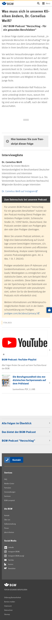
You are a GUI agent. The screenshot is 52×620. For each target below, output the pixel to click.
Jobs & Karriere (9, 532)
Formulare (7, 488)
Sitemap (7, 614)
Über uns (7, 519)
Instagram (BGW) (14, 551)
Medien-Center (9, 483)
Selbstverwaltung (10, 524)
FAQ (5, 479)
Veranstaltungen (9, 492)
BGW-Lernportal (9, 500)
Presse (6, 528)
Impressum (8, 606)
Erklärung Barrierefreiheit (12, 597)
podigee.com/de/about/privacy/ (20, 313)
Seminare (7, 496)
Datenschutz (8, 610)
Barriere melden (9, 601)
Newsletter (11, 568)
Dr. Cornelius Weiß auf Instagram (18, 191)
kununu (10, 564)
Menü (48, 3)
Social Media (10, 540)
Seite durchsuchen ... (38, 3)
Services (8, 472)
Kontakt (16, 459)
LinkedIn (11, 547)
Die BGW (8, 508)
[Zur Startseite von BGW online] (8, 3)
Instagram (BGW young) (16, 556)
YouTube (11, 560)
